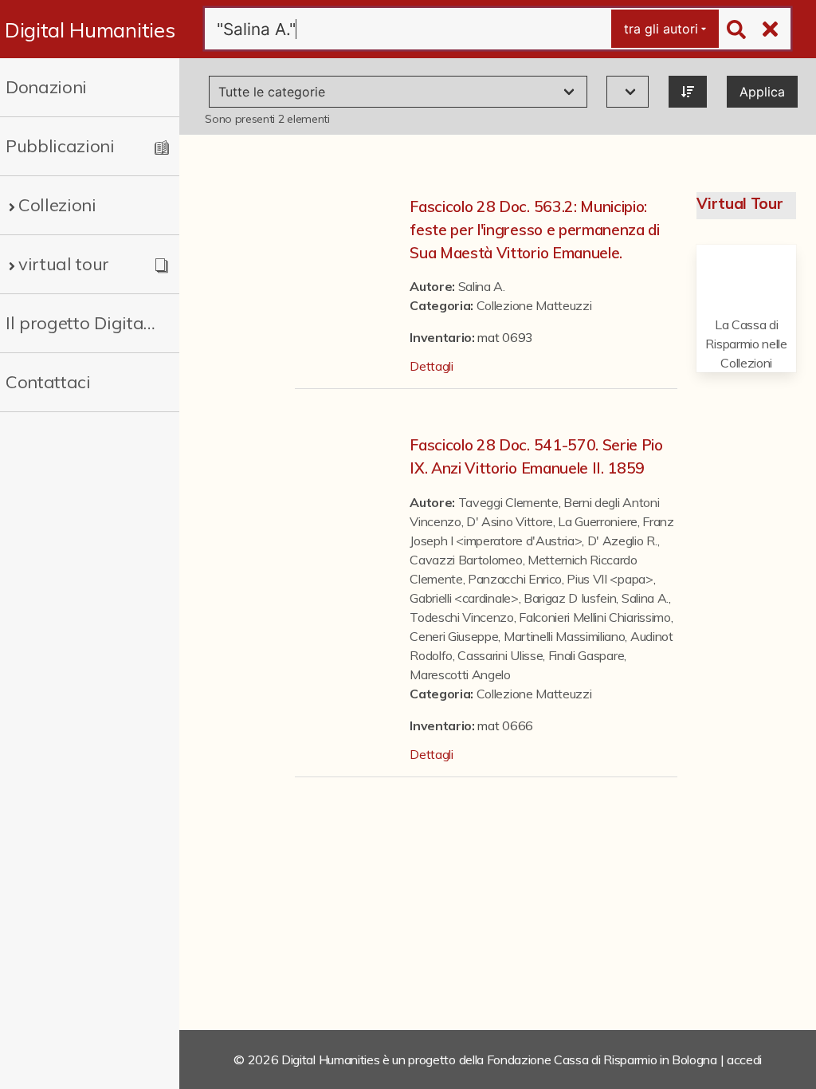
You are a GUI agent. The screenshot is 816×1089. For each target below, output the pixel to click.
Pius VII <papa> (610, 579)
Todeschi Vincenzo (462, 617)
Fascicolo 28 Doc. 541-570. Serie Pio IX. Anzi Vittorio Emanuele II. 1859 (536, 456)
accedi (744, 1059)
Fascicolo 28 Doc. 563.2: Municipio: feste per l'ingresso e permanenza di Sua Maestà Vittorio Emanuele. (534, 229)
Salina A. (481, 286)
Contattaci (48, 382)
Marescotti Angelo (460, 674)
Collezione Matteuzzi (534, 305)
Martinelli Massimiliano (565, 636)
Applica (762, 92)
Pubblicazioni (60, 146)
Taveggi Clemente (508, 502)
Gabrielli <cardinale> (464, 598)
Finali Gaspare (586, 655)
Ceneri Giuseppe (454, 636)
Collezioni (57, 205)
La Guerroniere (598, 521)
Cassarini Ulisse (500, 655)
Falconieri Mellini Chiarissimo (594, 617)
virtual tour (63, 264)
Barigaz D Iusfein (570, 598)
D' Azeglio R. (622, 540)
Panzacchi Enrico (515, 579)
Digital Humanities (90, 29)
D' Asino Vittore (509, 521)
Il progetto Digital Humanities (82, 323)
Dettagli (431, 366)
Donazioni (46, 87)
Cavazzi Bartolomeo (466, 560)
